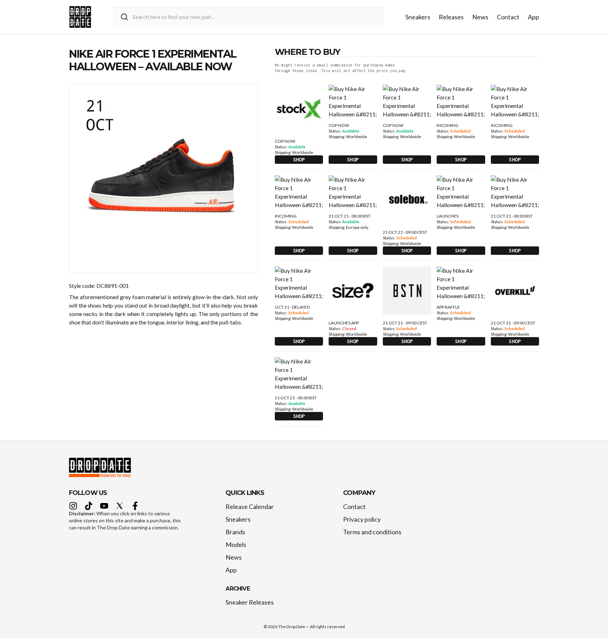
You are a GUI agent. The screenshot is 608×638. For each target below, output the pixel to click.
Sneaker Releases (250, 602)
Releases (451, 17)
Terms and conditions (372, 532)
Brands (235, 532)
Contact (508, 17)
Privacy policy (362, 519)
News (480, 17)
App (533, 17)
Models (236, 544)
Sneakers (417, 17)
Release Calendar (250, 506)
